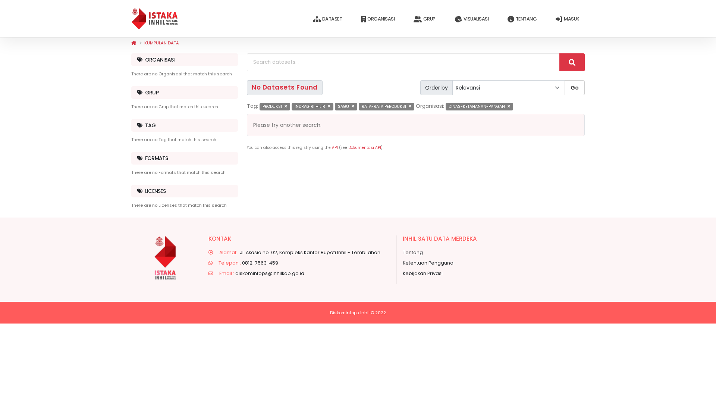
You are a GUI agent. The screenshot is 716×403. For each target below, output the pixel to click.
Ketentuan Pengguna (428, 263)
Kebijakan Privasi (423, 273)
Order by (436, 87)
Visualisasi (476, 19)
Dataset (332, 19)
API (335, 147)
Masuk (572, 19)
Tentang (526, 19)
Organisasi (381, 19)
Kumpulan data (161, 43)
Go (575, 87)
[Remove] (286, 106)
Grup (429, 19)
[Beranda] (133, 43)
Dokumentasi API (364, 147)
